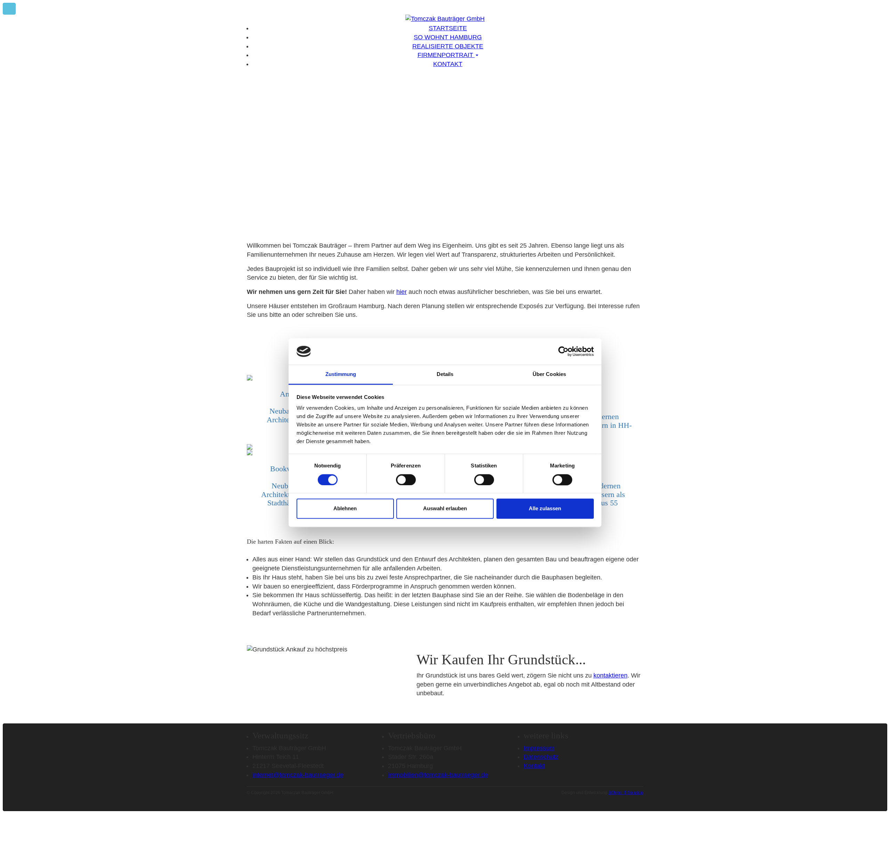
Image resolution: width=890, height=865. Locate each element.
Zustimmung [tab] (340, 374)
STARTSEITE (448, 28)
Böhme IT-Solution (625, 792)
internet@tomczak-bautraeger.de (297, 774)
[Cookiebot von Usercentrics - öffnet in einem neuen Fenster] (563, 351)
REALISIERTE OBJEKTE (447, 46)
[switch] (406, 479)
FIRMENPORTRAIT (446, 54)
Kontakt (534, 765)
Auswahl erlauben (445, 509)
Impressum (539, 748)
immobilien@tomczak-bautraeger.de (438, 774)
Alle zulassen (545, 509)
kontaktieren (610, 675)
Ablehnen (345, 509)
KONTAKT (447, 64)
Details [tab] (445, 374)
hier (401, 291)
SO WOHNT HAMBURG (448, 37)
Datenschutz (541, 756)
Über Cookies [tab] (549, 374)
